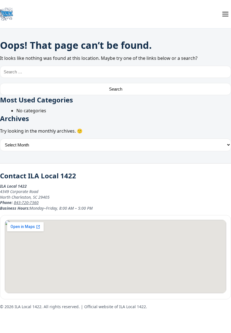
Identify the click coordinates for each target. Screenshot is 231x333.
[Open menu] (225, 14)
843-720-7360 (26, 202)
